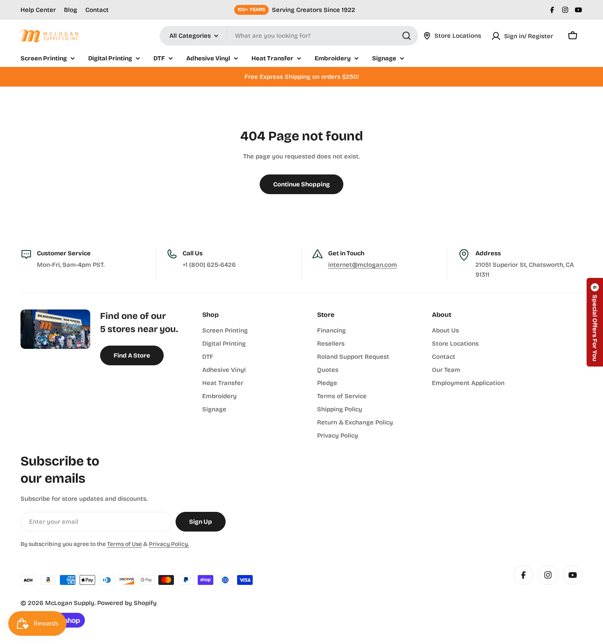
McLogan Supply (69, 603)
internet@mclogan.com (362, 264)
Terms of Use (124, 544)
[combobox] (289, 36)
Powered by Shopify (127, 603)
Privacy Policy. (169, 544)
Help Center (38, 10)
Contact (97, 10)
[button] (595, 322)
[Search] (406, 36)
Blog (70, 10)
